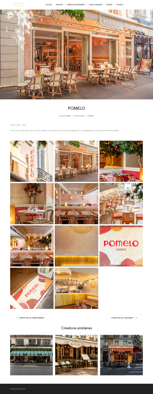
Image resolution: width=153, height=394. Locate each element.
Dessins (109, 5)
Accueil (49, 5)
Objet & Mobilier (95, 5)
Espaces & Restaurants (76, 5)
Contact (119, 5)
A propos (59, 5)
